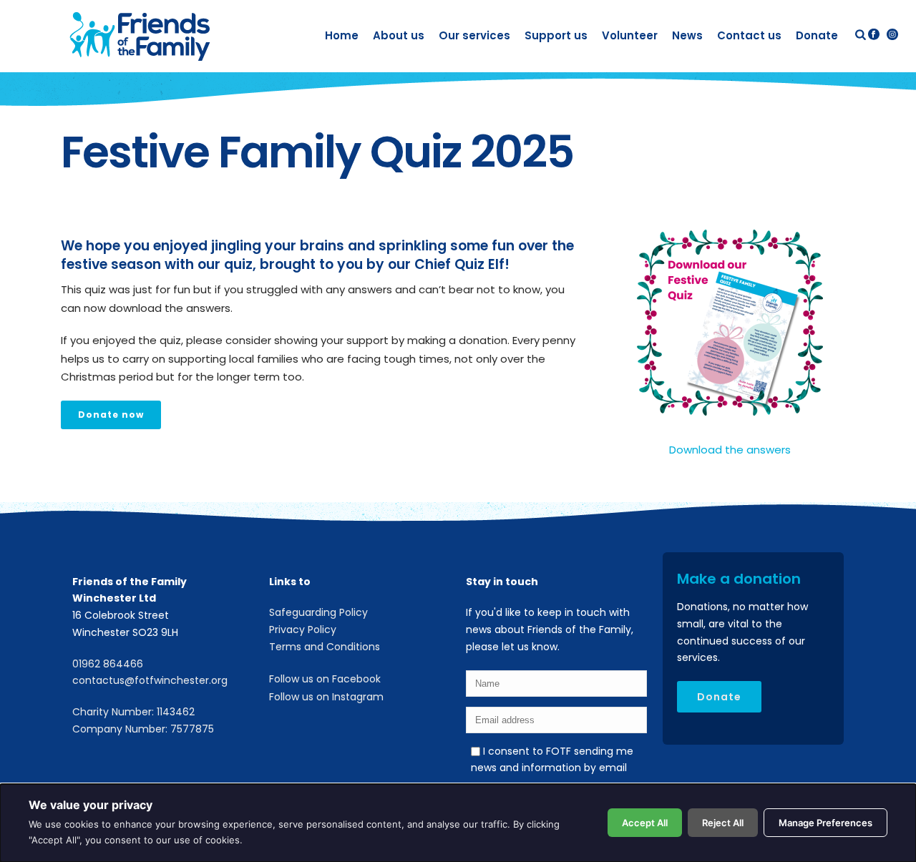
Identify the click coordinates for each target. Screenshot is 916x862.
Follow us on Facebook (325, 679)
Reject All (723, 822)
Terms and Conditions (324, 647)
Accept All (645, 822)
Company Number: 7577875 (143, 729)
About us (398, 35)
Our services (474, 35)
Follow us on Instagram (326, 697)
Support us (556, 35)
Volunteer (630, 35)
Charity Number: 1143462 (133, 712)
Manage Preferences (825, 822)
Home (342, 35)
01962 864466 (107, 664)
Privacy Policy (302, 629)
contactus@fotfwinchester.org (150, 680)
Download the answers (730, 449)
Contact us (749, 35)
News (687, 35)
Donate (817, 35)
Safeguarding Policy (318, 612)
